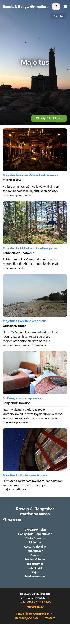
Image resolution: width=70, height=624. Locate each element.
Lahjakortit (35, 568)
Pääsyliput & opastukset (35, 534)
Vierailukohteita (35, 530)
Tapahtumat (35, 564)
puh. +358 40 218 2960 (35, 602)
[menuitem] (56, 6)
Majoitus (58, 16)
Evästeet (49, 618)
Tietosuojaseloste (27, 618)
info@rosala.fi (35, 607)
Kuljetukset (35, 551)
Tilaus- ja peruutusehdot (32, 614)
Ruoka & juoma (35, 538)
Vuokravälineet (35, 559)
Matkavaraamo (35, 576)
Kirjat (35, 572)
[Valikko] (65, 6)
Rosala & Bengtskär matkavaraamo (35, 511)
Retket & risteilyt (35, 547)
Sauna (35, 555)
